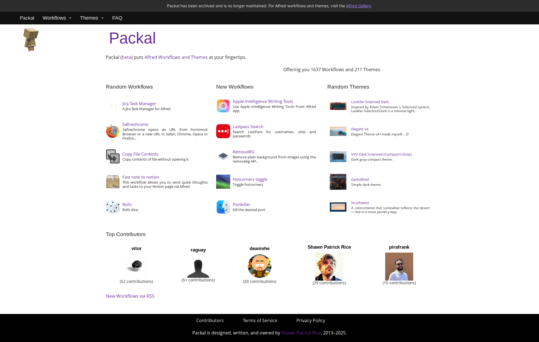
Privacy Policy (310, 320)
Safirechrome (135, 124)
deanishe (260, 248)
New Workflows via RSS (130, 296)
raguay (198, 250)
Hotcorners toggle (250, 179)
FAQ (117, 18)
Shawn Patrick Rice (329, 247)
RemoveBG (243, 151)
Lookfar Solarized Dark (370, 101)
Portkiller (241, 204)
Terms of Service (260, 320)
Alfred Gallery (358, 5)
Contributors (210, 320)
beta (126, 57)
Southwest (360, 202)
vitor (136, 248)
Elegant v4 (359, 128)
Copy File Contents (140, 154)
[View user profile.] (136, 266)
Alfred (151, 57)
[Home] (31, 38)
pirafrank (399, 247)
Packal (27, 18)
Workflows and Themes (183, 57)
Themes (89, 18)
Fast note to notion (140, 177)
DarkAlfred (360, 179)
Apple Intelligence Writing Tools (263, 101)
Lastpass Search (248, 126)
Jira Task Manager (139, 103)
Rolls (127, 204)
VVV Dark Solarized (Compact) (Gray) (381, 154)
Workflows (54, 18)
